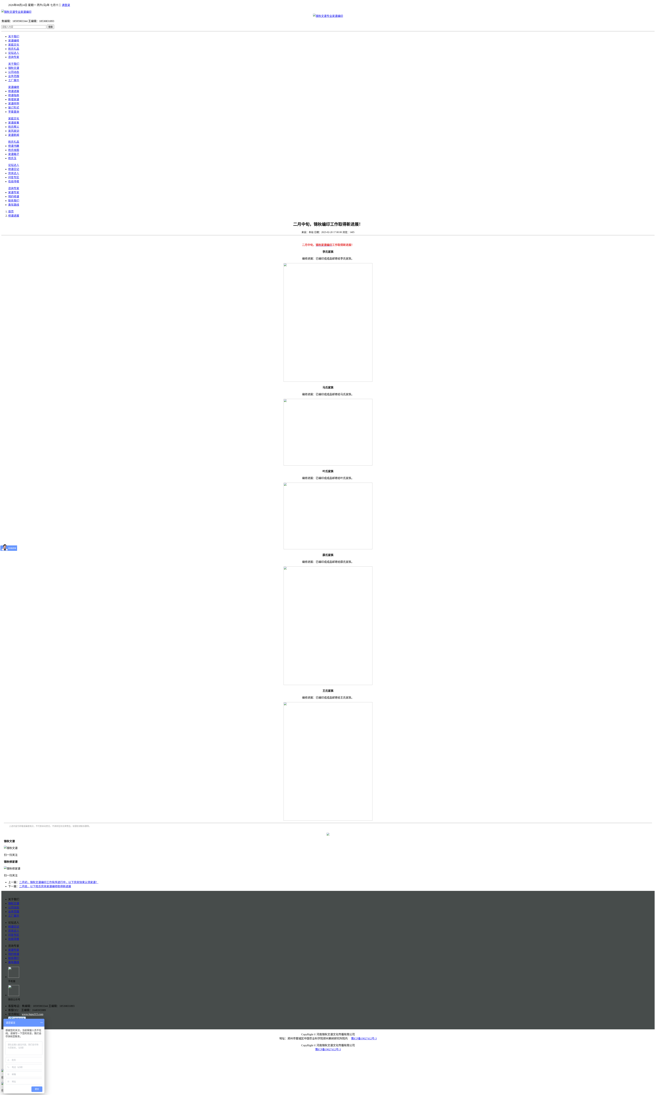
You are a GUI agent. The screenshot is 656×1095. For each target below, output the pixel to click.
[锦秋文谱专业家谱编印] (328, 12)
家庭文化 (13, 44)
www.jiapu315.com (32, 1014)
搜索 (50, 27)
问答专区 (13, 177)
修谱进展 (13, 91)
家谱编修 (13, 40)
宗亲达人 (13, 173)
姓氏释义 (13, 126)
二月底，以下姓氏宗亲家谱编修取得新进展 (45, 886)
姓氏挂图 (13, 150)
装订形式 (13, 107)
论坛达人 (13, 52)
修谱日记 (13, 169)
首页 (11, 211)
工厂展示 (13, 80)
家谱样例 (13, 103)
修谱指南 (13, 95)
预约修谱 (13, 196)
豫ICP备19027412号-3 (364, 1038)
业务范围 (13, 76)
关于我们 (13, 36)
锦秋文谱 (13, 68)
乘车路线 (13, 204)
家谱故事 (13, 122)
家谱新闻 (13, 135)
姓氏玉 (12, 158)
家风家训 (13, 130)
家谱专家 (13, 192)
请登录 (66, 5)
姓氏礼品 (13, 48)
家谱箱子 (13, 154)
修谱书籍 (13, 145)
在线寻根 (13, 181)
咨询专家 (13, 57)
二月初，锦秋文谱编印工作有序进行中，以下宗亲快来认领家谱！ (58, 882)
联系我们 (13, 200)
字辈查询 (13, 111)
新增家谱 (13, 99)
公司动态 (13, 72)
